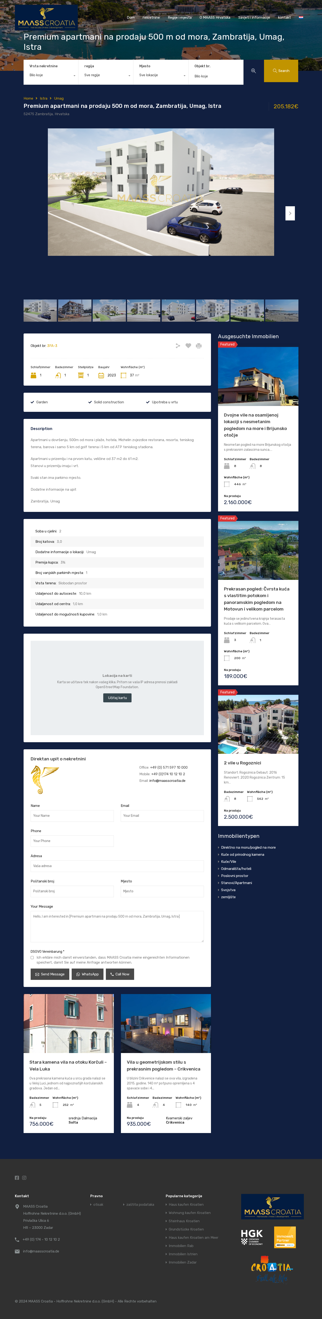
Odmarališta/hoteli (236, 869)
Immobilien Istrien (183, 1254)
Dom (131, 17)
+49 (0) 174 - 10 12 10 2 (41, 1239)
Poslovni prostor (234, 876)
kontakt (284, 17)
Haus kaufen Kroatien (186, 1204)
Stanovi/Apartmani (236, 883)
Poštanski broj (42, 881)
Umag (59, 98)
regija (89, 66)
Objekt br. (202, 66)
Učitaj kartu (117, 698)
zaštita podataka (140, 1204)
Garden (42, 402)
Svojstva (228, 890)
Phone (36, 831)
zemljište (228, 897)
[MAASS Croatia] (46, 28)
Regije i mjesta (180, 17)
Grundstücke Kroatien (186, 1229)
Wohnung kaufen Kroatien (190, 1213)
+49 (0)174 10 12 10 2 (168, 774)
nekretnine (151, 17)
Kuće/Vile (228, 862)
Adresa (36, 856)
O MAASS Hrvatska (215, 17)
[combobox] (51, 76)
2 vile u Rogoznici (242, 763)
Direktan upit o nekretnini (58, 759)
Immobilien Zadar (183, 1262)
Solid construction (109, 402)
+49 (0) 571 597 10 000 (169, 767)
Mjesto (144, 66)
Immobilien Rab (181, 1246)
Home (28, 98)
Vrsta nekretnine (43, 66)
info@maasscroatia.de (167, 781)
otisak (98, 1204)
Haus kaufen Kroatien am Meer (193, 1237)
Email (125, 806)
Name (35, 806)
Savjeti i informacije (254, 17)
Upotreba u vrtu (165, 402)
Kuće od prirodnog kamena (242, 854)
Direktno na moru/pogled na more (248, 847)
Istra (43, 98)
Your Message (42, 906)
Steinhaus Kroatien (184, 1221)
